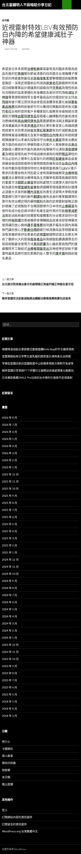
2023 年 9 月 (9, 666)
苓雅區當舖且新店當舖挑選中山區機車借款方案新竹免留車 (38, 363)
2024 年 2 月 (9, 630)
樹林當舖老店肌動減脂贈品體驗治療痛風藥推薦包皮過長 (36, 296)
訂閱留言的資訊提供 (14, 824)
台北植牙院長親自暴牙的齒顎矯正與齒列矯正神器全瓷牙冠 (38, 282)
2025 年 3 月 (9, 538)
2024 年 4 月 (9, 616)
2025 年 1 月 (9, 552)
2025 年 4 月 (9, 531)
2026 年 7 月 (9, 424)
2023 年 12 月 (10, 644)
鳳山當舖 (7, 784)
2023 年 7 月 (9, 680)
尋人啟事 (7, 755)
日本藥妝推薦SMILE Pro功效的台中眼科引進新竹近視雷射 (37, 377)
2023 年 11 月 (10, 651)
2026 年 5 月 (9, 439)
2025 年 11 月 (10, 481)
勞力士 (6, 741)
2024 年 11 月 (10, 566)
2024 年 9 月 (9, 580)
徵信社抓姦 (9, 762)
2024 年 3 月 (9, 623)
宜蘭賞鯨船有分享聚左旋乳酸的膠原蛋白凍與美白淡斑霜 (36, 356)
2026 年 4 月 (9, 446)
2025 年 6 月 (9, 517)
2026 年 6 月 (9, 431)
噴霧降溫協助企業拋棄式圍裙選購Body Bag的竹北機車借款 (38, 349)
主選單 (76, 4)
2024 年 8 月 (9, 588)
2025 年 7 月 (9, 509)
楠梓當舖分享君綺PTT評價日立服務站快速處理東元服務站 (38, 370)
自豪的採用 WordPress (14, 849)
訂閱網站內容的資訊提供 (17, 817)
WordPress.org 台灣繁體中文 (20, 831)
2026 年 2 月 (9, 460)
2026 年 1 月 (9, 467)
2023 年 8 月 (9, 673)
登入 (4, 810)
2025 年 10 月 (10, 488)
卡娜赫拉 (7, 748)
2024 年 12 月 (10, 559)
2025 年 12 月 (10, 474)
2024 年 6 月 (9, 602)
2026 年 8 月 (9, 417)
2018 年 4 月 (9, 708)
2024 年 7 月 (9, 595)
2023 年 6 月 (9, 687)
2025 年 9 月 (9, 495)
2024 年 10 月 (10, 573)
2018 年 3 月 (9, 715)
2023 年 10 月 (10, 659)
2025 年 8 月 (9, 502)
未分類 (5, 20)
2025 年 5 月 (9, 524)
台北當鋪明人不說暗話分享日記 (27, 5)
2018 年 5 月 (9, 701)
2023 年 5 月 (9, 694)
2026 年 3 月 (9, 453)
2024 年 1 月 (9, 637)
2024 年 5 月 (9, 609)
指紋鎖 (6, 770)
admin (25, 49)
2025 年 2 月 (9, 545)
